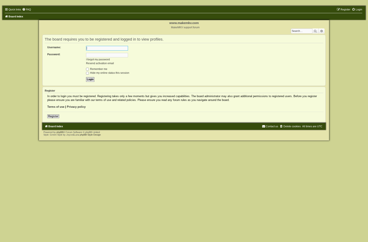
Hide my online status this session (109, 72)
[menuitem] (26, 9)
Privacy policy (76, 106)
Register (53, 116)
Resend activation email (100, 63)
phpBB (59, 132)
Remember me (98, 69)
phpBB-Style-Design (90, 134)
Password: (53, 54)
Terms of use (55, 106)
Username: (54, 47)
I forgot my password (98, 59)
